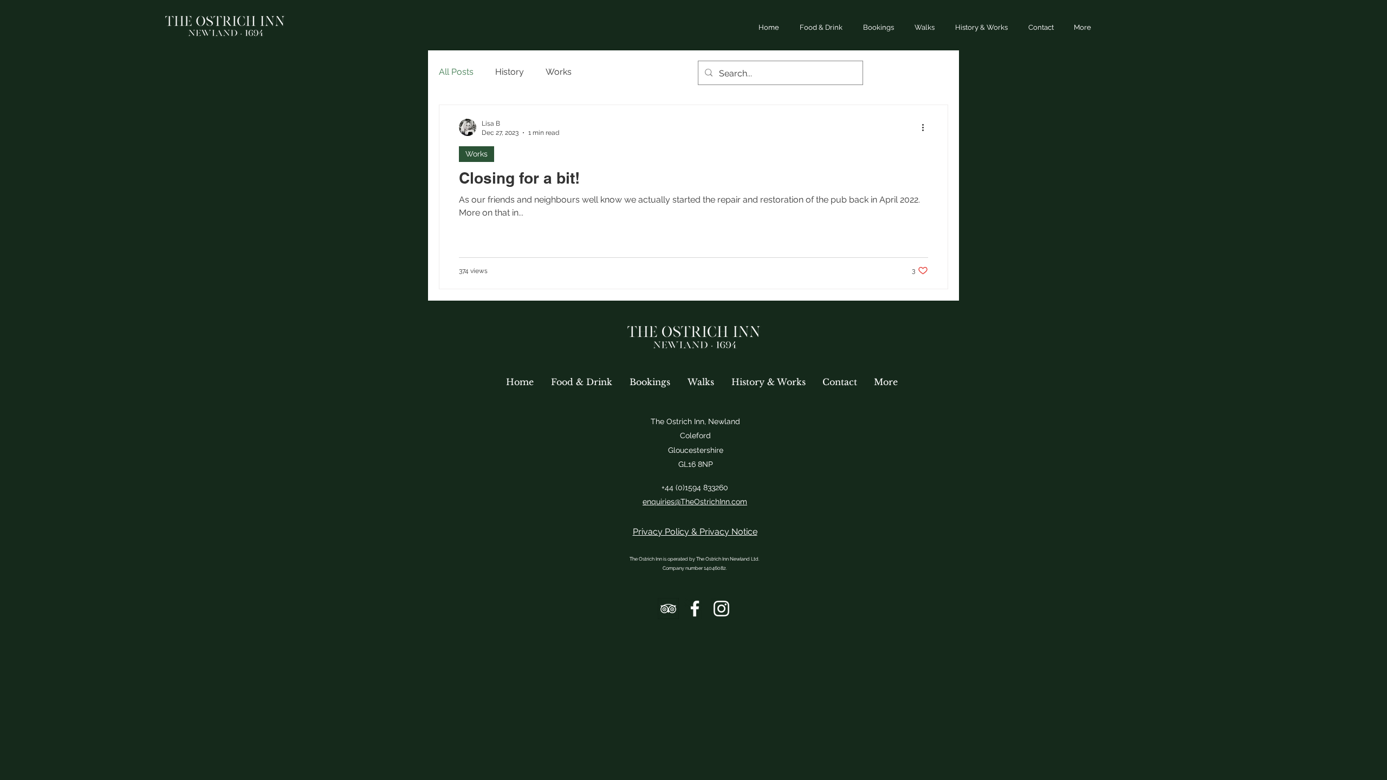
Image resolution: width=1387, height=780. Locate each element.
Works (559, 72)
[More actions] (926, 127)
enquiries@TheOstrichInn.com (695, 501)
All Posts (456, 72)
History (509, 72)
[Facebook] (694, 608)
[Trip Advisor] (668, 608)
